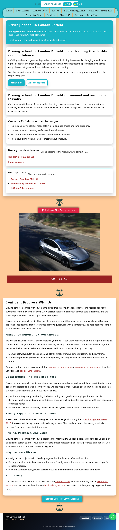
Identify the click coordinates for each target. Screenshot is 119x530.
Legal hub (85, 518)
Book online (16, 82)
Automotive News (34, 15)
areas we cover (62, 481)
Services (55, 10)
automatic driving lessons (88, 367)
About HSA (64, 15)
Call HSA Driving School (21, 156)
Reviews (79, 15)
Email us (97, 518)
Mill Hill (34, 179)
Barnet (14, 179)
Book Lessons (22, 10)
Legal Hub (92, 15)
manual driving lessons (60, 367)
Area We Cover (40, 10)
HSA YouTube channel (22, 188)
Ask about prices (36, 82)
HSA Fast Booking (59, 279)
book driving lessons (30, 370)
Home (8, 10)
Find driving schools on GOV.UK (28, 183)
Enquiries (50, 15)
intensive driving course (74, 10)
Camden (24, 179)
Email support (16, 161)
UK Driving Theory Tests (100, 10)
